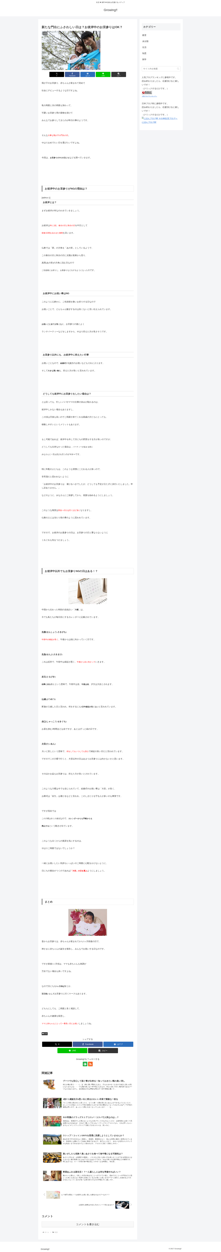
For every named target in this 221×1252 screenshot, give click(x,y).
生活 (45, 1033)
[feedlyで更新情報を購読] (85, 1064)
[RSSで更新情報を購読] (90, 1064)
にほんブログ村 (149, 122)
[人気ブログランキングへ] (147, 92)
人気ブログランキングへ (149, 96)
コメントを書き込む (88, 1224)
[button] (118, 74)
